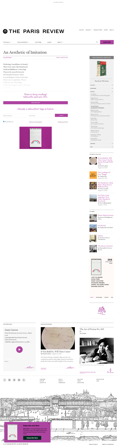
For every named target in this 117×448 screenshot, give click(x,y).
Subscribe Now (32, 438)
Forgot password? (63, 122)
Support (42, 381)
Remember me (9, 122)
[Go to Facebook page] (9, 380)
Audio (49, 42)
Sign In (111, 30)
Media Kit (61, 381)
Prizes (79, 381)
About (59, 42)
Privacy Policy (93, 444)
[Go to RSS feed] (23, 380)
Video (97, 381)
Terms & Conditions (108, 444)
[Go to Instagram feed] (4, 380)
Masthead (80, 379)
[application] (19, 358)
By (80, 331)
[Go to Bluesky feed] (19, 380)
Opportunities (100, 379)
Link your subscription (35, 122)
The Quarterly (22, 42)
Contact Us (43, 382)
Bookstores (80, 382)
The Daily (6, 42)
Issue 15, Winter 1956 (62, 57)
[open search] (97, 42)
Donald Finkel (7, 57)
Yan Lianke (83, 333)
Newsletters (98, 30)
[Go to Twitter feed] (14, 380)
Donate (88, 30)
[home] (33, 32)
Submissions (62, 382)
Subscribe (107, 42)
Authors (38, 42)
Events (81, 30)
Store (106, 30)
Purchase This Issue (102, 81)
